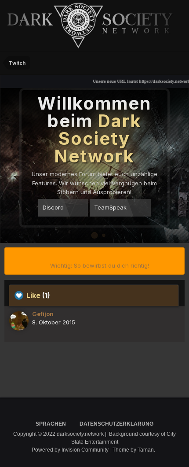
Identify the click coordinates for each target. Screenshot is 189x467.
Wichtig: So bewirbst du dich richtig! (99, 265)
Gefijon (43, 313)
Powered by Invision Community (70, 450)
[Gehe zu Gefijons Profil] (19, 321)
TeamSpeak (110, 207)
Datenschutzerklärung (116, 424)
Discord (53, 207)
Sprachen (51, 424)
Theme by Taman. (134, 450)
